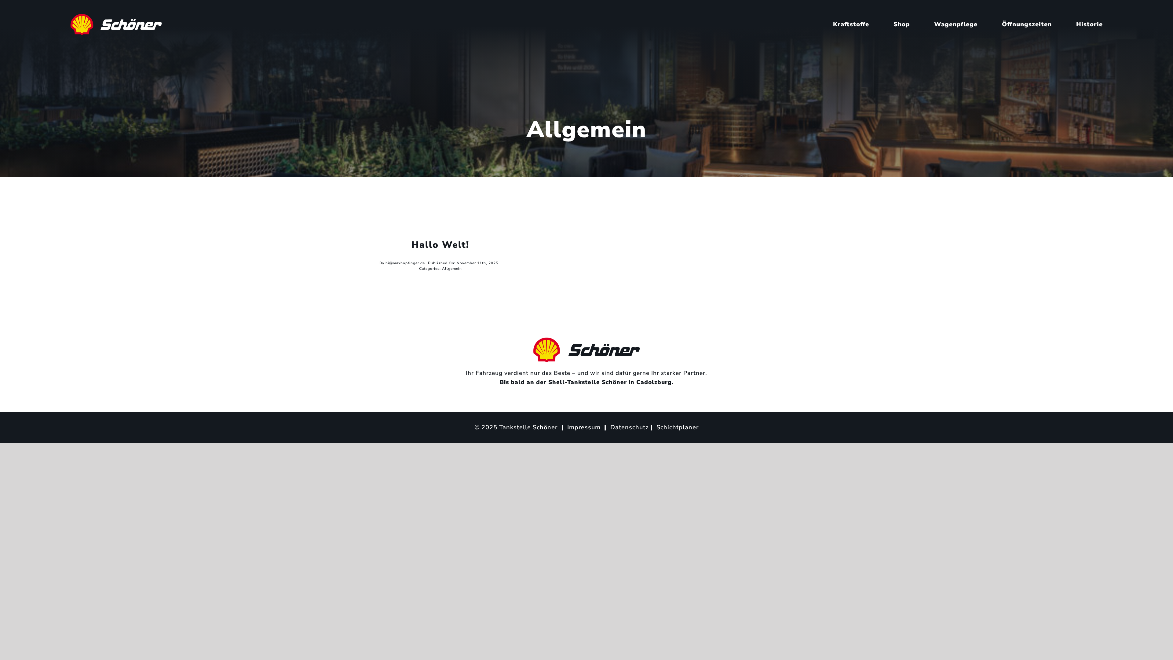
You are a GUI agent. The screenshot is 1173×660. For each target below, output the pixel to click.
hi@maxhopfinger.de (405, 263)
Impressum (584, 427)
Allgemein (452, 268)
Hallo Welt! (440, 245)
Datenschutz (629, 427)
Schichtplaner (677, 427)
